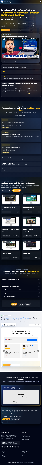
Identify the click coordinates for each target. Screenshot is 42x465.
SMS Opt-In (24, 455)
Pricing (2, 455)
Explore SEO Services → (6, 152)
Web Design (24, 434)
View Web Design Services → (7, 127)
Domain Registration (25, 439)
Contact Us (3, 451)
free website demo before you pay (23, 93)
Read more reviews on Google (34, 324)
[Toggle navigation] (40, 2)
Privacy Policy (24, 452)
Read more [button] (7, 353)
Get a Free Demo (16, 190)
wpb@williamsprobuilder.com (8, 438)
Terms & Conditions (25, 451)
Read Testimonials (11, 421)
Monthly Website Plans (26, 436)
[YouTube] (13, 447)
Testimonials (3, 453)
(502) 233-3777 (6, 439)
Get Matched (21, 304)
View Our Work (25, 30)
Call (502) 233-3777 (15, 30)
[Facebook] (2, 447)
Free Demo (14, 304)
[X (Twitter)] (5, 447)
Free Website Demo (4, 457)
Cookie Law (24, 453)
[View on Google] (6, 346)
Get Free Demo (6, 364)
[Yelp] (7, 447)
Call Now (28, 304)
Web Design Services (19, 421)
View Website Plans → (6, 140)
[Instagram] (10, 447)
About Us (2, 452)
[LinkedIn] (15, 447)
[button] (4, 351)
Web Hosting (24, 435)
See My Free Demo (5, 30)
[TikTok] (18, 447)
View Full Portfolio (6, 190)
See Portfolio (5, 421)
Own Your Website (25, 437)
